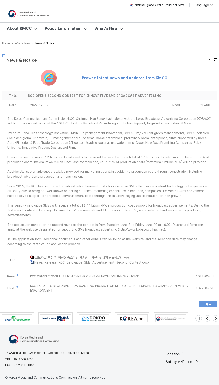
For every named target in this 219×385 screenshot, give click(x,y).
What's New (106, 28)
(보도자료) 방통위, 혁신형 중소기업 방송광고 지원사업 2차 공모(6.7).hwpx (82, 257)
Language (202, 5)
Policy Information (63, 28)
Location (173, 354)
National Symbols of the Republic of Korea (160, 5)
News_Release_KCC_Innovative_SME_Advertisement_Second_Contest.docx (91, 262)
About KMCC (19, 28)
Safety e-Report (180, 362)
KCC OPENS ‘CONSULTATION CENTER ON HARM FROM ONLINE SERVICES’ (84, 276)
